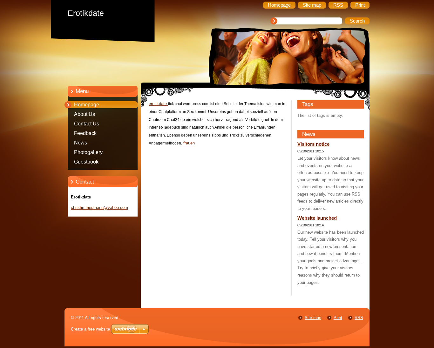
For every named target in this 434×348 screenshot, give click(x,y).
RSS (359, 317)
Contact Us (86, 123)
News (80, 142)
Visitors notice (313, 144)
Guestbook (86, 161)
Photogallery (88, 152)
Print (338, 317)
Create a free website (90, 329)
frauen (188, 143)
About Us (84, 114)
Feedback (85, 133)
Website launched (317, 218)
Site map (313, 317)
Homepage (86, 104)
